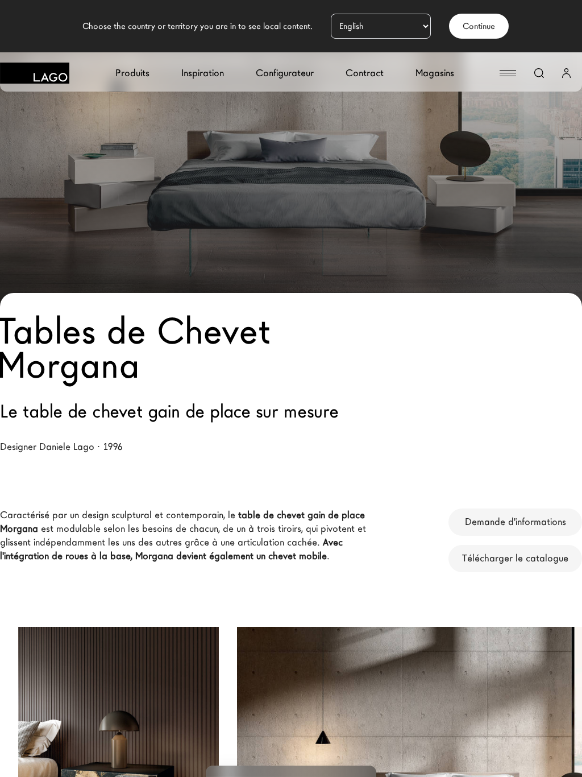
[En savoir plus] (188, 693)
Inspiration (202, 73)
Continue (479, 26)
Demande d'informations (515, 521)
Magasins (434, 73)
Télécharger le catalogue (515, 558)
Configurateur (285, 73)
